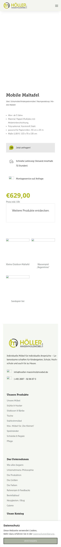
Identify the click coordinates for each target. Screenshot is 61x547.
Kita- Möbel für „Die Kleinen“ (20, 426)
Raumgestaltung (43, 101)
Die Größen (12, 480)
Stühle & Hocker (14, 405)
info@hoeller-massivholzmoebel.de (31, 372)
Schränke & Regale (16, 436)
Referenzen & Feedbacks (18, 490)
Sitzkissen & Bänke (15, 410)
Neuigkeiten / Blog (16, 500)
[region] (30, 534)
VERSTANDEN (30, 541)
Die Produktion (14, 475)
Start (8, 101)
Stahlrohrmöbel (14, 421)
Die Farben (12, 485)
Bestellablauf (13, 495)
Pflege (10, 441)
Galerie (10, 505)
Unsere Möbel (14, 400)
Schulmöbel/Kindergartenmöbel (23, 101)
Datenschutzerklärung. (44, 533)
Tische (10, 416)
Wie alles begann (15, 465)
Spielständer (13, 431)
